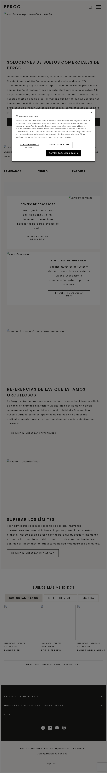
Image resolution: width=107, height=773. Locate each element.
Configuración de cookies (29, 146)
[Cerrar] (91, 112)
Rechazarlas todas (59, 144)
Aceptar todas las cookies (63, 153)
